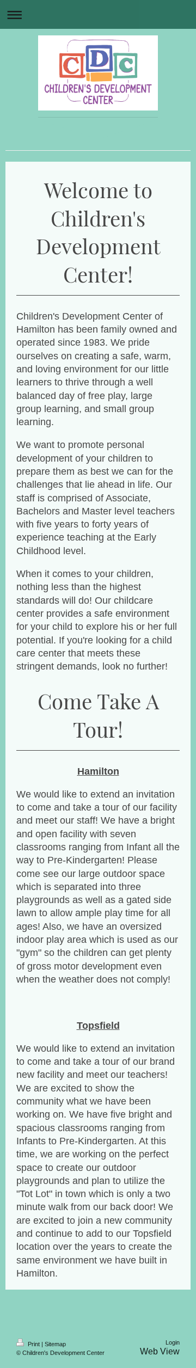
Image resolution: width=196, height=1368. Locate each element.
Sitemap (55, 1344)
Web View (160, 1351)
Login (173, 1342)
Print (33, 1344)
